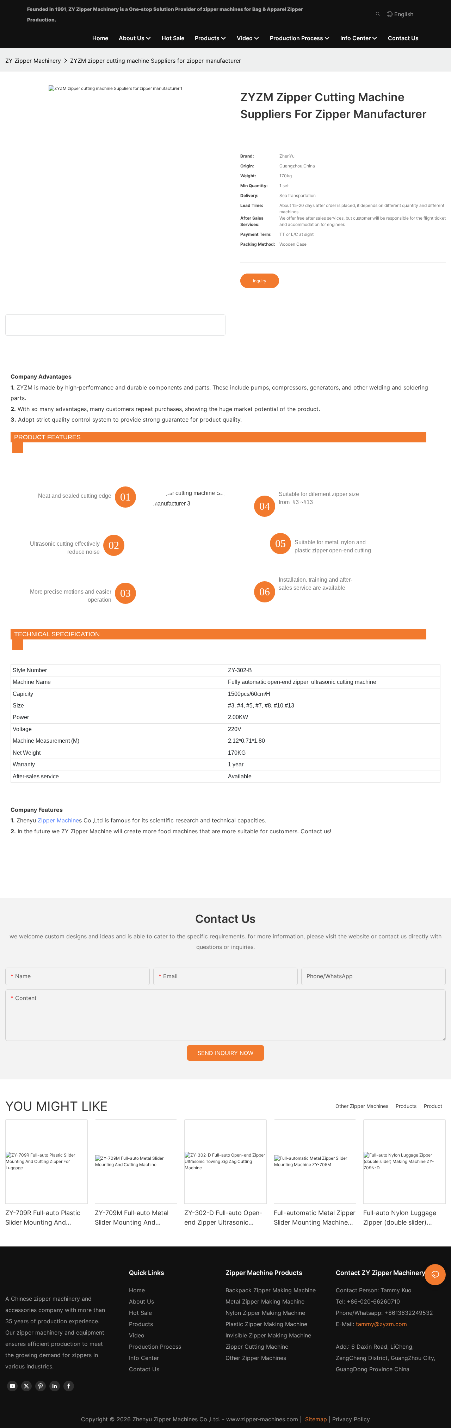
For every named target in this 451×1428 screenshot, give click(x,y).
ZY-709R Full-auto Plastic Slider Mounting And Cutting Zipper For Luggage (46, 1218)
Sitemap (315, 1419)
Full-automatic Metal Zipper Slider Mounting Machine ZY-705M (315, 1218)
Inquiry (259, 280)
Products (406, 1106)
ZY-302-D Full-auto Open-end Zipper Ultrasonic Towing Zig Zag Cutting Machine (223, 1218)
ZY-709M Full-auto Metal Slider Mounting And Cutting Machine (131, 1218)
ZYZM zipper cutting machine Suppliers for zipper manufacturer (155, 60)
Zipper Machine (58, 820)
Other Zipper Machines (361, 1106)
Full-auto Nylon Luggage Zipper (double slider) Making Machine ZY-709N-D (403, 1218)
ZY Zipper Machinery (33, 60)
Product (433, 1106)
